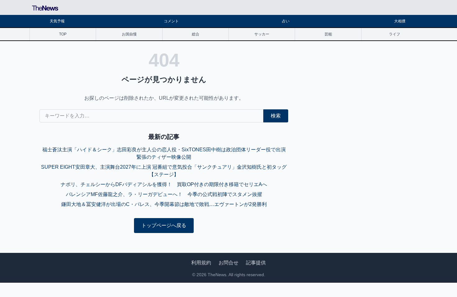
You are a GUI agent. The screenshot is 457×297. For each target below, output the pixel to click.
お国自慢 (129, 34)
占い (285, 21)
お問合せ (228, 262)
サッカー (261, 34)
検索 (276, 115)
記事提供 (256, 262)
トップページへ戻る (163, 225)
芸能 (328, 34)
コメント (171, 21)
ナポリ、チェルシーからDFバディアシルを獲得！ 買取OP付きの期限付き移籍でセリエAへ (164, 184)
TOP (63, 34)
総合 (195, 34)
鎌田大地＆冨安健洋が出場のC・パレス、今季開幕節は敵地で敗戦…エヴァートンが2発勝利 (164, 204)
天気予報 (57, 21)
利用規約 (201, 262)
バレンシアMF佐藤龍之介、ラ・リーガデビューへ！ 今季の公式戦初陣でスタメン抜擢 (164, 194)
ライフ (394, 34)
